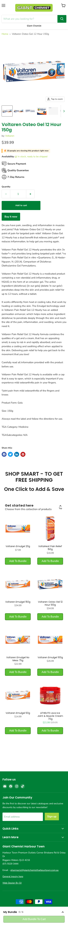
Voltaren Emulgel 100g (50, 657)
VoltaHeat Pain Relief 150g (50, 548)
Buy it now (10, 216)
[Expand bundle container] (63, 912)
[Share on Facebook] (4, 454)
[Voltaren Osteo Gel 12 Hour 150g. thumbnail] (7, 111)
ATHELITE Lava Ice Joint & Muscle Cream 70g (50, 715)
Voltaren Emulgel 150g (17, 601)
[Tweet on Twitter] (10, 454)
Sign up (51, 816)
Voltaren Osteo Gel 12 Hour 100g (50, 603)
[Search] (61, 19)
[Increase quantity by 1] (30, 194)
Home (5, 34)
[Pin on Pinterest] (22, 454)
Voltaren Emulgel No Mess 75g (17, 659)
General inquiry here (12, 876)
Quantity (6, 187)
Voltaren (9, 135)
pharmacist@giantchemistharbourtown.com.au (34, 870)
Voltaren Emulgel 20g (18, 546)
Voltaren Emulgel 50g (18, 712)
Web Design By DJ (12, 882)
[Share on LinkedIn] (16, 454)
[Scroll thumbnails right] (63, 111)
